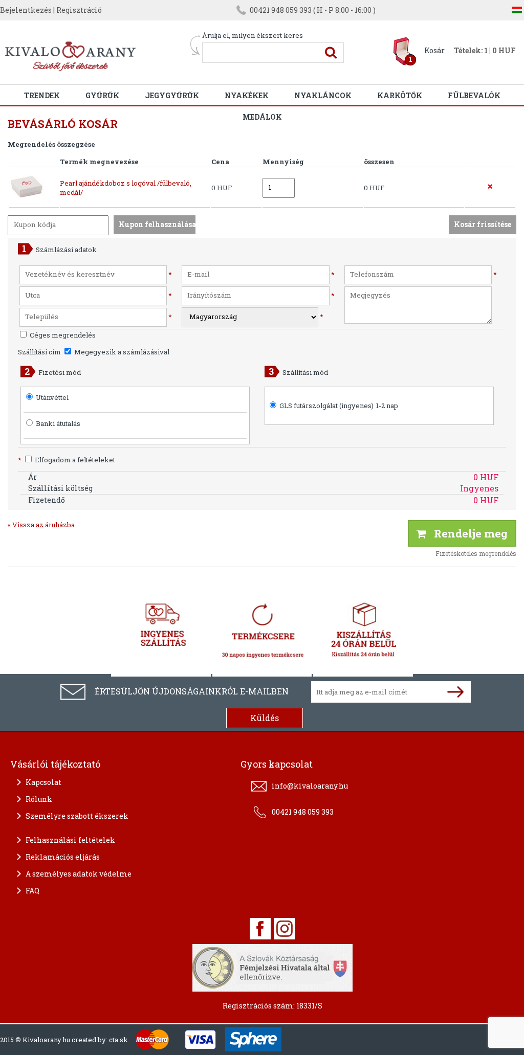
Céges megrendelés (62, 335)
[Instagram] (284, 928)
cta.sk (118, 1039)
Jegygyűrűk (172, 95)
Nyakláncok (323, 95)
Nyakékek (247, 95)
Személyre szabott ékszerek (77, 816)
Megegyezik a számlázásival (121, 351)
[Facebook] (260, 928)
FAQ (32, 890)
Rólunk (39, 799)
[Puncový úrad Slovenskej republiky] (272, 966)
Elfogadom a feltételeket (66, 459)
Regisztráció (79, 10)
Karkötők (399, 95)
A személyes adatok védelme (79, 874)
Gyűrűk (102, 95)
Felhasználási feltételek (70, 840)
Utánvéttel (52, 397)
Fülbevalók (474, 95)
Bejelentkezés (26, 10)
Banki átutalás (58, 423)
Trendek (42, 95)
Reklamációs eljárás (63, 857)
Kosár (434, 50)
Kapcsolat (43, 782)
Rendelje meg (467, 533)
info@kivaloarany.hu (310, 786)
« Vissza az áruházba (41, 524)
